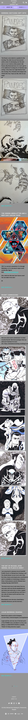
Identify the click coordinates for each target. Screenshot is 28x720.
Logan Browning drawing (11, 612)
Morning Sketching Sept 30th (13, 13)
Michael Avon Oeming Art (14, 2)
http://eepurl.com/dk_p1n (11, 272)
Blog (15, 7)
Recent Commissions (9, 295)
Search (14, 696)
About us (9, 7)
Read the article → (6, 205)
